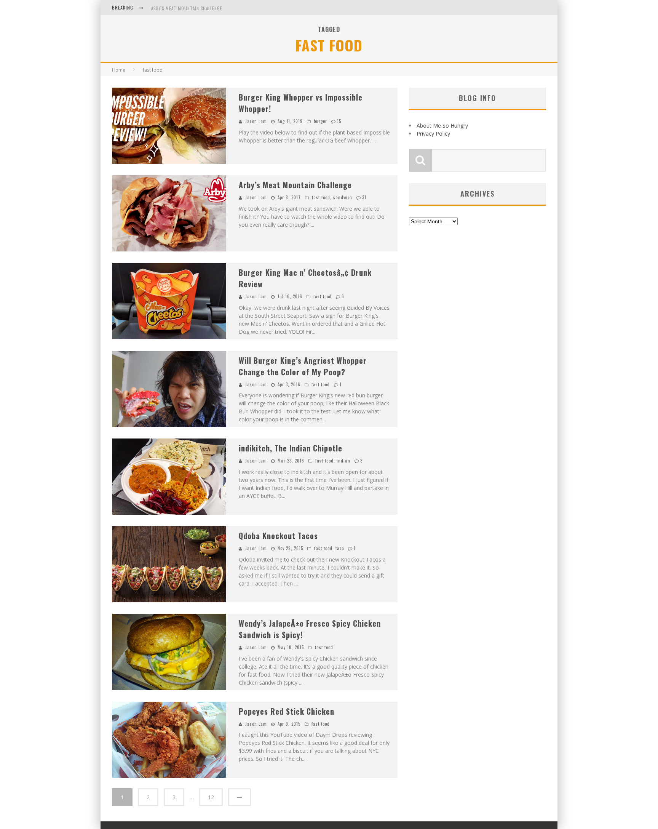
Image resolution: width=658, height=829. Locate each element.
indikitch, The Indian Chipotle (290, 448)
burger (320, 121)
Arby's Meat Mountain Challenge (186, 8)
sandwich (342, 197)
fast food (321, 197)
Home (118, 70)
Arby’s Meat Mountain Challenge (295, 184)
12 (211, 797)
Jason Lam (256, 121)
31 (364, 197)
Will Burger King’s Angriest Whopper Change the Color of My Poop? (303, 366)
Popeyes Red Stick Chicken (286, 711)
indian (343, 461)
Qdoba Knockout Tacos (278, 535)
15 (339, 121)
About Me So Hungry (442, 125)
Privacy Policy (433, 133)
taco (339, 548)
